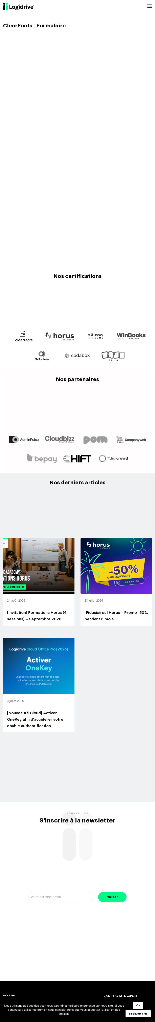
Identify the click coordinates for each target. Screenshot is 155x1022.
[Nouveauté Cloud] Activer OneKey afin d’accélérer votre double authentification (35, 719)
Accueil (9, 995)
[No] (150, 1010)
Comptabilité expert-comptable (121, 998)
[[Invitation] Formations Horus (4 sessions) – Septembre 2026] (38, 566)
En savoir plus (138, 1014)
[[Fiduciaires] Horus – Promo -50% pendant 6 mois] (116, 566)
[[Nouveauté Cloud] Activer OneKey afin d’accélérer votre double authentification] (38, 666)
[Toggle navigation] (149, 6)
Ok (138, 1005)
